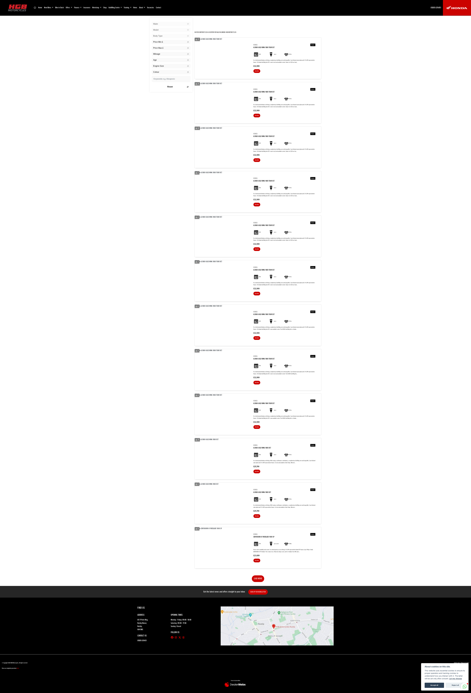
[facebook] (173, 638)
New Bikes (48, 7)
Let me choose (455, 679)
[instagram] (176, 638)
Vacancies (150, 7)
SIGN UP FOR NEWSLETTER (258, 592)
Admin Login (457, 663)
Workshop (95, 7)
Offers (68, 7)
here (18, 668)
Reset (170, 87)
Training (127, 7)
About (141, 7)
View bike (257, 71)
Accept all (434, 685)
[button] (465, 687)
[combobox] (171, 24)
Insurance (86, 7)
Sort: (198, 20)
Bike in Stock (59, 7)
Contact (158, 7)
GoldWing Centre (114, 7)
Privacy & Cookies (465, 663)
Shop (105, 7)
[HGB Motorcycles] (17, 8)
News (135, 7)
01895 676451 (436, 7)
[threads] (184, 638)
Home (40, 7)
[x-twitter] (180, 638)
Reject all (455, 685)
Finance (77, 7)
